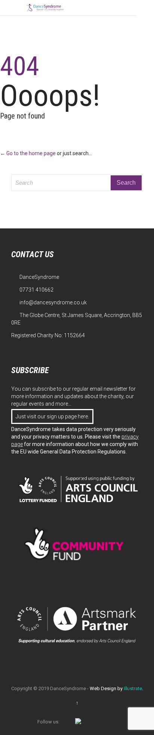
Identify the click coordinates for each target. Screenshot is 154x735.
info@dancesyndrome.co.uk (49, 302)
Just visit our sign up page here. (52, 416)
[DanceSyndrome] (45, 7)
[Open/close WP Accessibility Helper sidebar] (145, 9)
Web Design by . (116, 688)
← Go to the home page (28, 153)
